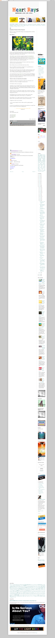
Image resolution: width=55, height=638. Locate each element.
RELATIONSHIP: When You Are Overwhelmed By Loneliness (42, 247)
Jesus (23, 586)
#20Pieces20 (11, 584)
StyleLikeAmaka (22, 587)
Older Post (33, 171)
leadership (44, 170)
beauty (39, 156)
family (44, 164)
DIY (27, 585)
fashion (24, 24)
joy (44, 168)
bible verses (43, 587)
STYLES (21, 24)
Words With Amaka (41, 167)
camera (32, 588)
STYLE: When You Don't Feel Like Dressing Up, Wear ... (42, 221)
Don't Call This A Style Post (43, 337)
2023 (39, 177)
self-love (41, 165)
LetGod (30, 586)
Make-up (35, 586)
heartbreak (33, 25)
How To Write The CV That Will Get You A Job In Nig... (42, 260)
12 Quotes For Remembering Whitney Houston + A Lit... (42, 243)
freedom (22, 590)
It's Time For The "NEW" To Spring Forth (42, 270)
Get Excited (39, 585)
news (14, 593)
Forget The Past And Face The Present (42, 218)
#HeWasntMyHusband (16, 584)
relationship (30, 24)
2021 (39, 180)
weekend (38, 596)
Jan (40, 272)
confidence (43, 171)
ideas (27, 591)
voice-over (32, 596)
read (13, 595)
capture (34, 588)
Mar (40, 199)
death (38, 170)
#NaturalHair (22, 584)
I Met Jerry (20, 586)
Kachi (25, 586)
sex (35, 595)
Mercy (37, 586)
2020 (39, 181)
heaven (19, 591)
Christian (14, 585)
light (19, 592)
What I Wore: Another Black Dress (42, 255)
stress (44, 595)
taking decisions (14, 596)
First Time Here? (41, 67)
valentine (28, 596)
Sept (40, 191)
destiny (39, 161)
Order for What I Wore (41, 73)
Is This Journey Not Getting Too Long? (42, 202)
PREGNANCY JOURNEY (13, 26)
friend (25, 590)
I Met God (17, 586)
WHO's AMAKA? (22, 26)
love (26, 24)
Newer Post (11, 171)
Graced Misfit (41, 485)
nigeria (16, 593)
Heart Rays (14, 586)
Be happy (40, 163)
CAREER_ (38, 24)
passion (44, 162)
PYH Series (12, 587)
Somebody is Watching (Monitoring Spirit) (43, 347)
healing (36, 25)
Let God (27, 586)
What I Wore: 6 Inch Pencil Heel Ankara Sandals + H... (42, 239)
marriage (11, 25)
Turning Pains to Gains (41, 493)
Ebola (32, 585)
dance (24, 589)
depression (41, 170)
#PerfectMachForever (28, 584)
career (42, 156)
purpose (44, 24)
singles (24, 25)
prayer (39, 165)
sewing (44, 169)
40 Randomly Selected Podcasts (42, 208)
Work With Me (41, 69)
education (39, 589)
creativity (14, 25)
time (21, 596)
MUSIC (33, 586)
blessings (15, 588)
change (39, 162)
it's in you (36, 591)
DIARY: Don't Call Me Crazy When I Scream (42, 250)
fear (42, 169)
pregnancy (39, 25)
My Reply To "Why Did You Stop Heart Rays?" (42, 224)
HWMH (42, 585)
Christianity (18, 585)
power (36, 593)
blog (17, 588)
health (42, 168)
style (10, 596)
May (40, 196)
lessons (22, 25)
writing (30, 25)
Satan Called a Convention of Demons (42, 227)
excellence (11, 590)
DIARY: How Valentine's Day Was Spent (42, 234)
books (42, 166)
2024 (39, 176)
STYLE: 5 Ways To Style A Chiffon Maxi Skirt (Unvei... (42, 205)
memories (18, 25)
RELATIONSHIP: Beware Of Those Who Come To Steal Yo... (42, 213)
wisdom (44, 156)
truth (23, 596)
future (31, 590)
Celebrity (11, 585)
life (38, 155)
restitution (21, 595)
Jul (40, 194)
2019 (39, 182)
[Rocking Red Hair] (13, 20)
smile (43, 595)
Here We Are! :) (43, 291)
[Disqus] (23, 138)
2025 (39, 174)
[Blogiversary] (21, 20)
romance (18, 26)
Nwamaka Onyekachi (42, 499)
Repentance (16, 587)
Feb (40, 200)
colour (44, 588)
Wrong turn (35, 587)
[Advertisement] (41, 40)
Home (23, 171)
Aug (40, 192)
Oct (40, 190)
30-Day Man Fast (34, 584)
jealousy (39, 591)
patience (28, 593)
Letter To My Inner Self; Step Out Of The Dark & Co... (42, 267)
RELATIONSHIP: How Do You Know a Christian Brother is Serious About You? (23, 600)
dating (39, 164)
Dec (40, 187)
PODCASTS (34, 24)
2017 (39, 185)
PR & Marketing (41, 70)
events (44, 589)
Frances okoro (35, 585)
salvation (26, 595)
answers (37, 587)
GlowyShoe (40, 484)
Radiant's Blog (41, 491)
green (37, 590)
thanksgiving (19, 596)
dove (35, 589)
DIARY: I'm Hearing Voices (42, 216)
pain (42, 161)
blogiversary (24, 588)
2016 (39, 186)
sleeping (41, 595)
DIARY (16, 24)
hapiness (44, 167)
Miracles (39, 168)
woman (44, 161)
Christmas (21, 585)
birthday (11, 588)
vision (30, 596)
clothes (42, 588)
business (44, 163)
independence (29, 591)
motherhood (43, 25)
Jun (40, 195)
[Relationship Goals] (30, 20)
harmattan (42, 590)
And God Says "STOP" (42, 258)
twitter (25, 596)
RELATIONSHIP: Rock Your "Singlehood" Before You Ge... (42, 230)
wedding (35, 596)
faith (41, 24)
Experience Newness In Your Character (42, 253)
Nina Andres (40, 490)
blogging (27, 25)
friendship (39, 160)
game (33, 590)
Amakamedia (40, 584)
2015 (39, 274)
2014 (39, 275)
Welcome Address (41, 68)
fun (40, 161)
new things (11, 593)
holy (23, 591)
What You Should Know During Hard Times (42, 236)
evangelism (42, 589)
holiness (21, 591)
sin (36, 595)
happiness (39, 590)
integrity (33, 591)
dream (44, 157)
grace (35, 590)
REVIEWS (12, 24)
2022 (39, 178)
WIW (26, 587)
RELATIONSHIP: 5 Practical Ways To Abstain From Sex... (42, 264)
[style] (38, 20)
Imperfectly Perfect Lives (41, 488)
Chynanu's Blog (41, 483)
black (13, 588)
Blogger (36, 632)
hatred (44, 590)
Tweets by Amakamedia (41, 534)
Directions (29, 585)
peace (44, 166)
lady (42, 591)
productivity (39, 169)
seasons (28, 595)
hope (39, 157)
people (32, 593)
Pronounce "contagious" (42, 210)
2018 (39, 183)
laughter (44, 591)
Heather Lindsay (41, 486)
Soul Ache (19, 587)
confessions (15, 589)
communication (39, 171)
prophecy (44, 593)
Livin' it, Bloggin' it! (42, 489)
